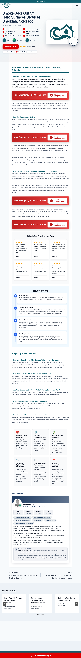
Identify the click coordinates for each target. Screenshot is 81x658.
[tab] (37, 614)
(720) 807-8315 (40, 1)
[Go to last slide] (4, 604)
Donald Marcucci (10, 606)
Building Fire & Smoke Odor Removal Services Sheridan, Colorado (59, 575)
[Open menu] (77, 5)
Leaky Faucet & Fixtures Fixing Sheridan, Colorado (13, 600)
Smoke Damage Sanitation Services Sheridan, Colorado (38, 600)
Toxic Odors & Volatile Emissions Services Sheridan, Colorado (24, 575)
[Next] (76, 604)
